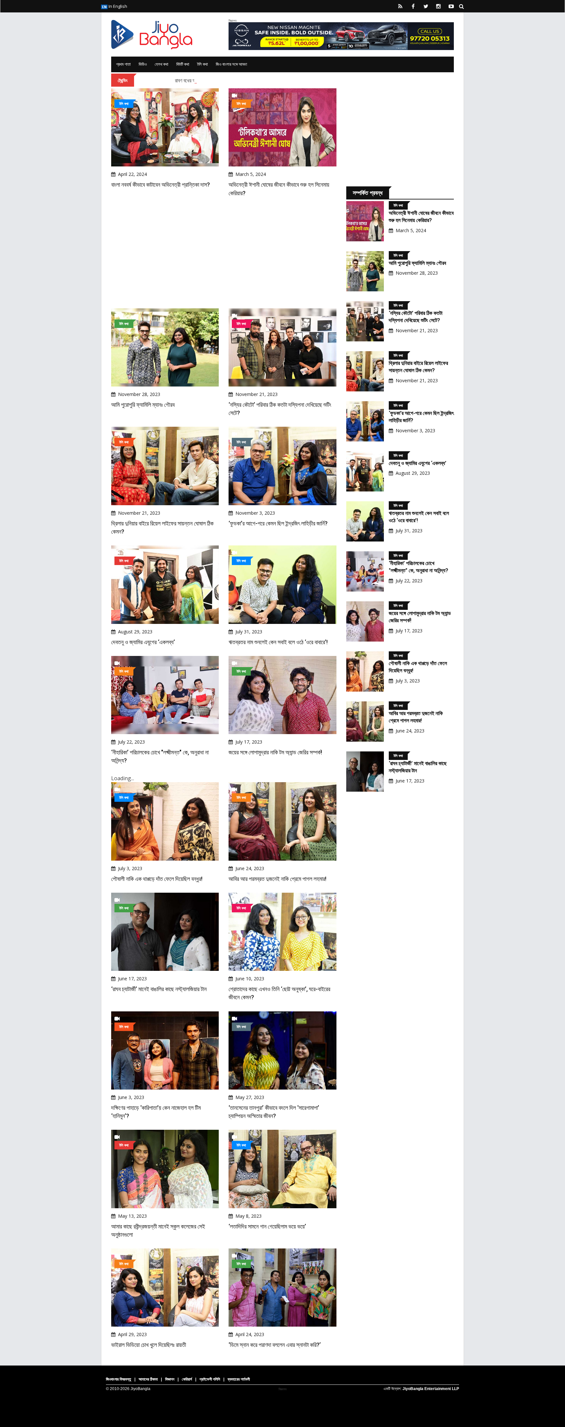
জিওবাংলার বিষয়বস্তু (118, 1379)
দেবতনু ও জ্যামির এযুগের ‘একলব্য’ (143, 642)
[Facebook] (413, 6)
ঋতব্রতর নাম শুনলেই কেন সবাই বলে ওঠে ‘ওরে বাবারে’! (278, 642)
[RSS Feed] (400, 6)
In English (117, 6)
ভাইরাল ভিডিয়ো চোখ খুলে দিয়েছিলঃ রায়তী (148, 1344)
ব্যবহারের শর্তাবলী (239, 1379)
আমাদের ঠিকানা (148, 1379)
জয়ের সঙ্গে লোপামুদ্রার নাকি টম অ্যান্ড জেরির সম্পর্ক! (275, 752)
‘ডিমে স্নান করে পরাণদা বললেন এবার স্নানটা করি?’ (275, 1344)
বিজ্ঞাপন (169, 1379)
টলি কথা (202, 64)
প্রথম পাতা (123, 64)
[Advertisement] (223, 253)
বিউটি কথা (182, 64)
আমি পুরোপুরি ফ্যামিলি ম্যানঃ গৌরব (143, 404)
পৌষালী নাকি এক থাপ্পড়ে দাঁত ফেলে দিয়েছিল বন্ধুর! (156, 878)
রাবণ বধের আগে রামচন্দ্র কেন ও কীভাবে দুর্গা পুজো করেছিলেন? (226, 80)
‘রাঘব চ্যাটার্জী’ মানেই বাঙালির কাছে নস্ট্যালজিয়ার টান (159, 989)
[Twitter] (426, 6)
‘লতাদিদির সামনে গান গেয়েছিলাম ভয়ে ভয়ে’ (267, 1226)
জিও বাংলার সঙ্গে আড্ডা (231, 64)
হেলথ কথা (161, 64)
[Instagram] (438, 6)
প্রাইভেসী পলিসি (209, 1379)
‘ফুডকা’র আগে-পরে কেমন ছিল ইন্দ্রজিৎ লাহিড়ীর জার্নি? (278, 523)
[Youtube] (451, 6)
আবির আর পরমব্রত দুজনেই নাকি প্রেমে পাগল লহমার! (277, 878)
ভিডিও (143, 64)
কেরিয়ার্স (187, 1379)
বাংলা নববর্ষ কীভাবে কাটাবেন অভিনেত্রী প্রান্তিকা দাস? (160, 184)
